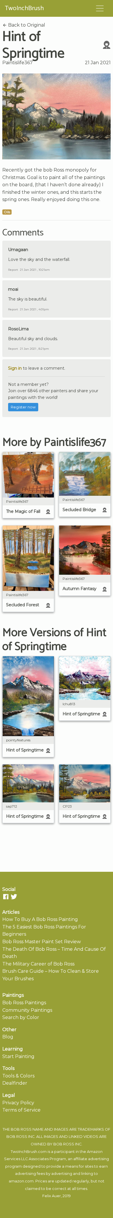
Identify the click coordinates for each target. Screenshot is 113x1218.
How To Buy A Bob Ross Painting (40, 919)
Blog (7, 1037)
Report (13, 270)
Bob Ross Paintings (24, 1002)
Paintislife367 (17, 62)
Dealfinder (14, 1083)
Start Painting (18, 1056)
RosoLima (18, 328)
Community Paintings (27, 1010)
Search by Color (20, 1017)
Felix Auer (51, 1196)
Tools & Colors (18, 1076)
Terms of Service (21, 1110)
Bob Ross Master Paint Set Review (41, 941)
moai (13, 289)
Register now (23, 407)
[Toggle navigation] (100, 8)
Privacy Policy (18, 1102)
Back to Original (26, 25)
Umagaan (18, 249)
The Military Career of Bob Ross (38, 964)
